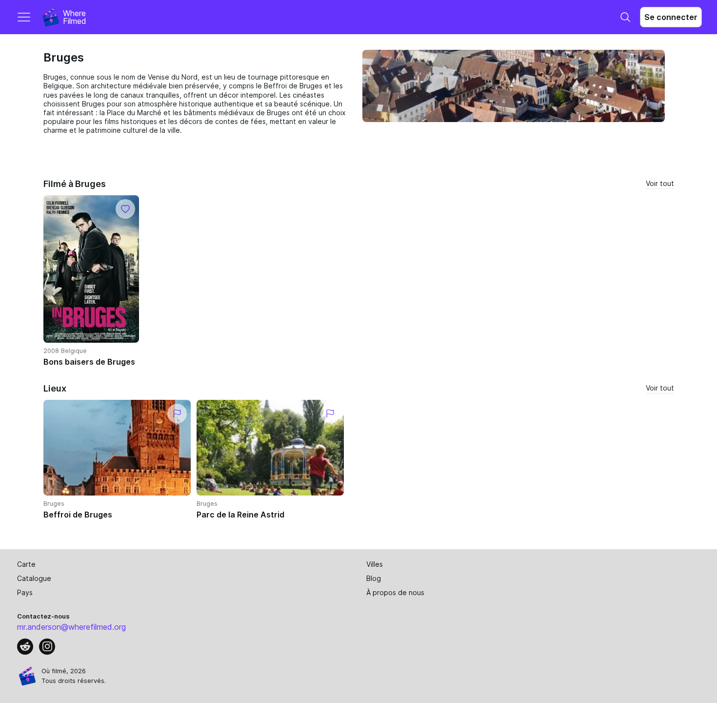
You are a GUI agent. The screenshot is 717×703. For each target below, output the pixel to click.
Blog (373, 578)
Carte (26, 564)
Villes (374, 564)
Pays (25, 592)
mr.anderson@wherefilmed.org (71, 627)
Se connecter (670, 17)
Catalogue (34, 578)
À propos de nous (395, 592)
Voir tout (660, 183)
